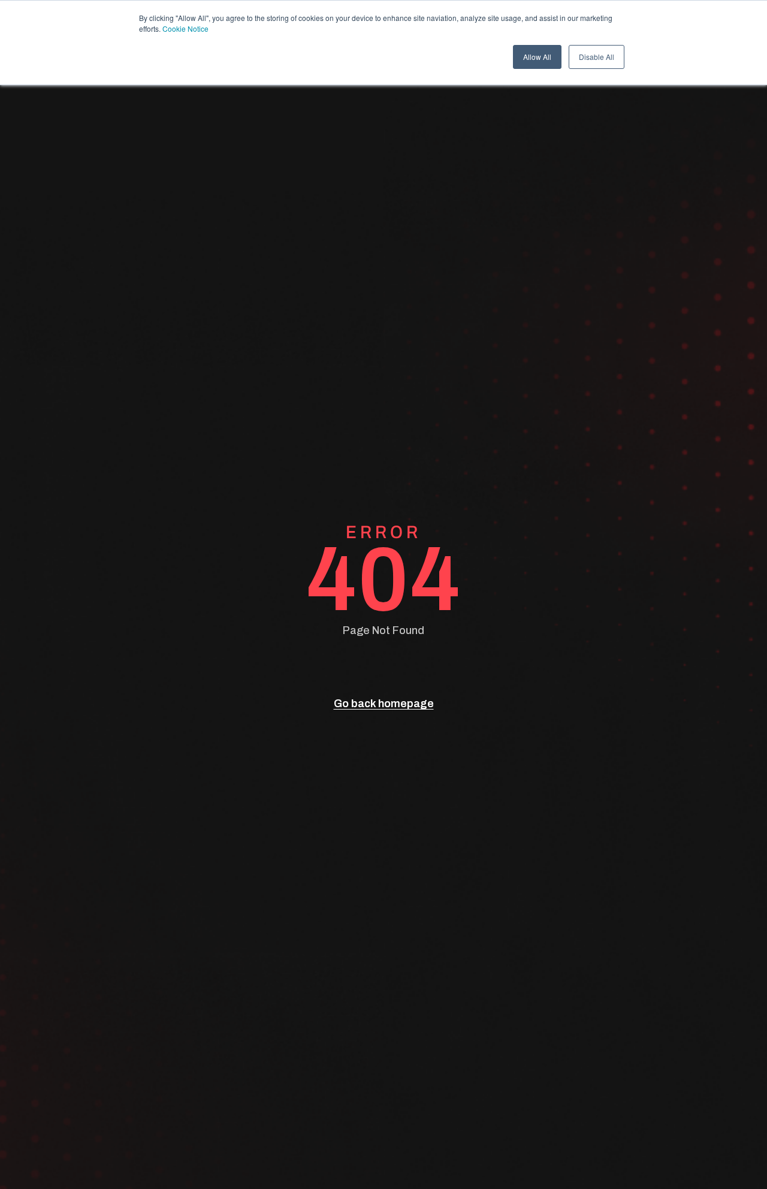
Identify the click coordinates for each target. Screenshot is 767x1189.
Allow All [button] (537, 57)
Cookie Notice (185, 28)
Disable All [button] (596, 57)
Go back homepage (384, 704)
